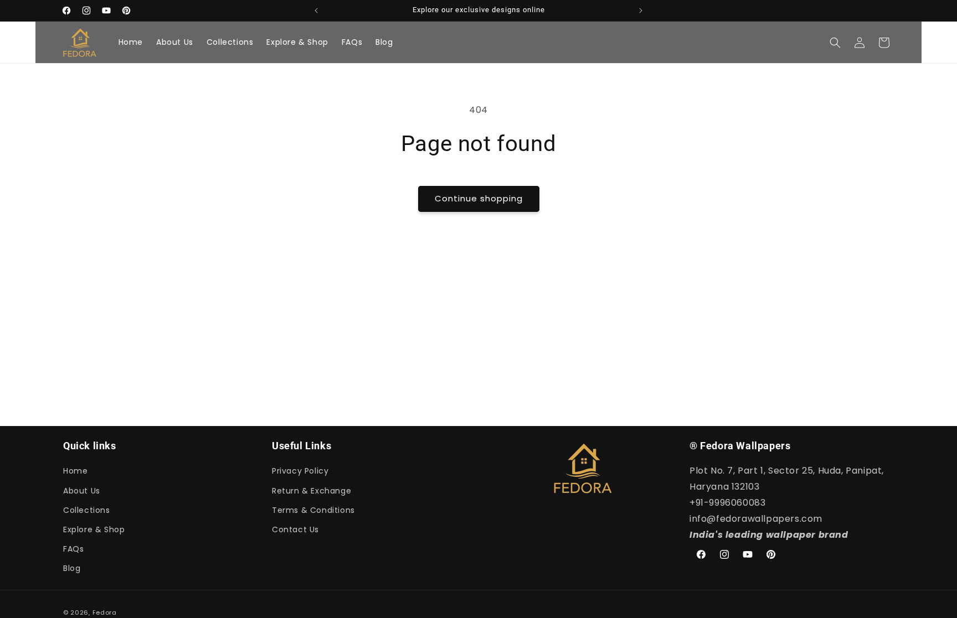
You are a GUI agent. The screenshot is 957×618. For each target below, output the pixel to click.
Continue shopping (479, 198)
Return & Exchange (311, 490)
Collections (86, 510)
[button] (835, 42)
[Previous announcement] (316, 10)
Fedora (104, 612)
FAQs (73, 548)
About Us (81, 490)
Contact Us (295, 529)
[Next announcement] (641, 10)
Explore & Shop (94, 529)
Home (75, 470)
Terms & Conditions (313, 510)
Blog (71, 568)
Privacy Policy (300, 470)
